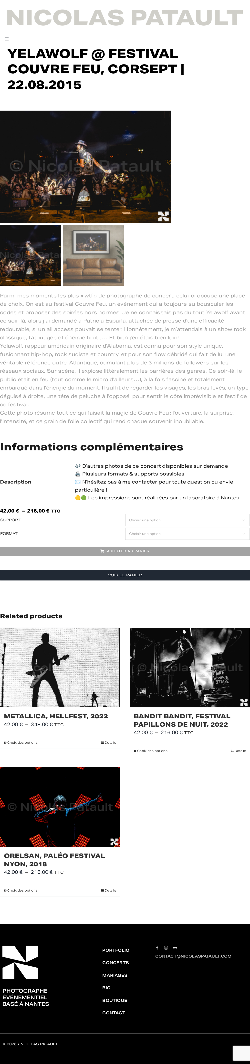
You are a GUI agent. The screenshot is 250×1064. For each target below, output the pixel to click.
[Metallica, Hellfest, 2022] (60, 667)
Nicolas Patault (39, 1044)
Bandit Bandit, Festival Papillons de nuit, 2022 (182, 720)
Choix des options (22, 742)
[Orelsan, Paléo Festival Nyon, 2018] (60, 807)
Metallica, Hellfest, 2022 (56, 716)
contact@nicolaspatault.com (193, 956)
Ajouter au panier (128, 551)
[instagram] (166, 948)
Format (9, 533)
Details (110, 742)
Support (10, 520)
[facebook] (157, 948)
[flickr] (175, 948)
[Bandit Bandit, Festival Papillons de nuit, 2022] (190, 667)
